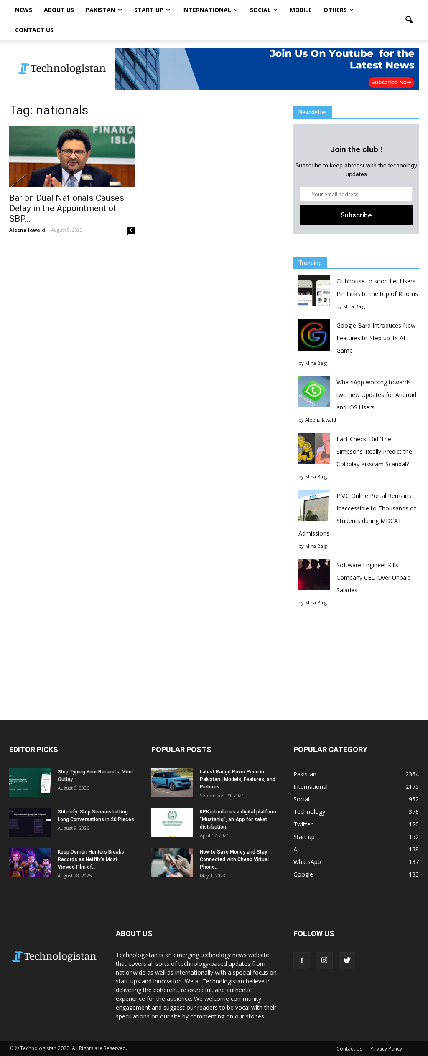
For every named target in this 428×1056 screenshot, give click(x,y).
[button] (409, 20)
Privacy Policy (386, 1048)
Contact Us (34, 30)
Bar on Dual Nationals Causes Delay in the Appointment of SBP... (66, 208)
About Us (59, 10)
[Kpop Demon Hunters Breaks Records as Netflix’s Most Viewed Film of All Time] (30, 862)
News (23, 10)
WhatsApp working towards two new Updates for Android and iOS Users (376, 394)
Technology (309, 812)
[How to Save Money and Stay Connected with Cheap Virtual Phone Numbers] (172, 862)
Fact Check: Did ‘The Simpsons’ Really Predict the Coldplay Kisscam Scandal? (374, 451)
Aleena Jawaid (27, 230)
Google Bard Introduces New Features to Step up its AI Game (375, 337)
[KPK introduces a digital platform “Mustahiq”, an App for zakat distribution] (172, 822)
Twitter (303, 824)
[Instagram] (324, 960)
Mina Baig (354, 306)
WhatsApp (307, 862)
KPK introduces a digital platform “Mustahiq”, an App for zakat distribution (238, 819)
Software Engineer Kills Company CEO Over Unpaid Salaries (373, 577)
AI (296, 849)
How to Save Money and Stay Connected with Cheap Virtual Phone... (234, 859)
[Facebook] (301, 960)
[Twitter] (347, 960)
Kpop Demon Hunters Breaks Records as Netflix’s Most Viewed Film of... (91, 859)
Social (260, 10)
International (206, 10)
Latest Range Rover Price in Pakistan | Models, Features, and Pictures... (237, 779)
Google (303, 874)
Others (335, 10)
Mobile (301, 10)
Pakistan (100, 10)
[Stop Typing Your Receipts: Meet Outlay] (30, 782)
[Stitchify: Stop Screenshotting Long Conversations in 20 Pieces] (30, 822)
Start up (148, 10)
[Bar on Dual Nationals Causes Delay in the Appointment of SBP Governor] (72, 156)
